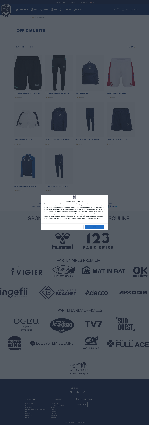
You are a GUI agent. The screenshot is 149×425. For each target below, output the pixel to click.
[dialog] (74, 212)
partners (53, 204)
